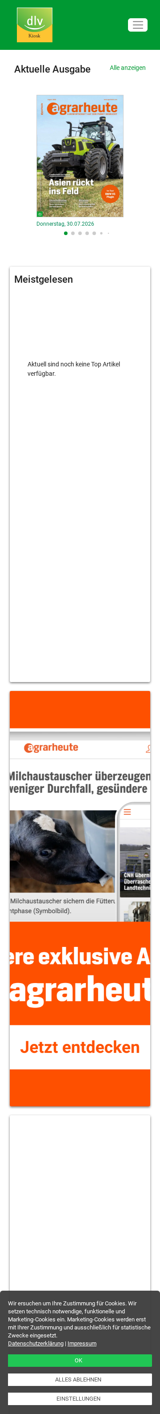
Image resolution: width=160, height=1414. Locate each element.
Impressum (82, 1343)
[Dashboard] (34, 25)
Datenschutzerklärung (36, 1343)
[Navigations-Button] (138, 25)
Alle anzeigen (128, 67)
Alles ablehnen (78, 1379)
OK (78, 1360)
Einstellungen (78, 1398)
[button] (66, 233)
